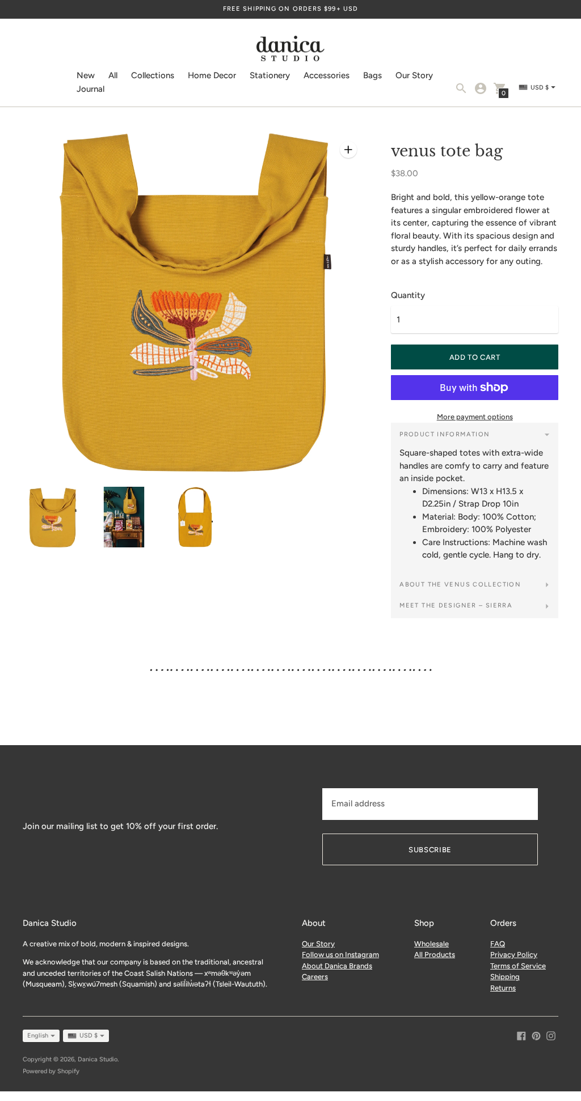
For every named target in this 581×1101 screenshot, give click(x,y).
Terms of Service (518, 966)
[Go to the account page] (480, 88)
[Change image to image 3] (196, 517)
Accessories (327, 75)
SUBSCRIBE (430, 849)
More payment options (475, 417)
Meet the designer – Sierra (455, 605)
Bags (372, 75)
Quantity (408, 295)
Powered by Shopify (51, 1071)
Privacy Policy (513, 954)
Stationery (270, 75)
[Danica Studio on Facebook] (521, 1035)
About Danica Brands (337, 966)
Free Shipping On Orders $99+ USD (290, 8)
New (86, 75)
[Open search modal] (461, 88)
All (112, 75)
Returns (503, 988)
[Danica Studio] (290, 50)
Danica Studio (97, 1059)
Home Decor (212, 75)
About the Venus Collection (460, 584)
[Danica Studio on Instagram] (550, 1035)
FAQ (497, 944)
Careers (315, 976)
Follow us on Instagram (340, 954)
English (37, 1035)
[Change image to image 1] (53, 518)
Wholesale (431, 944)
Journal (90, 89)
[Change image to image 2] (124, 517)
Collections (152, 75)
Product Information (444, 434)
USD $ (88, 1035)
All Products (434, 954)
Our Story (414, 75)
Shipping (505, 976)
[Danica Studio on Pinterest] (536, 1035)
